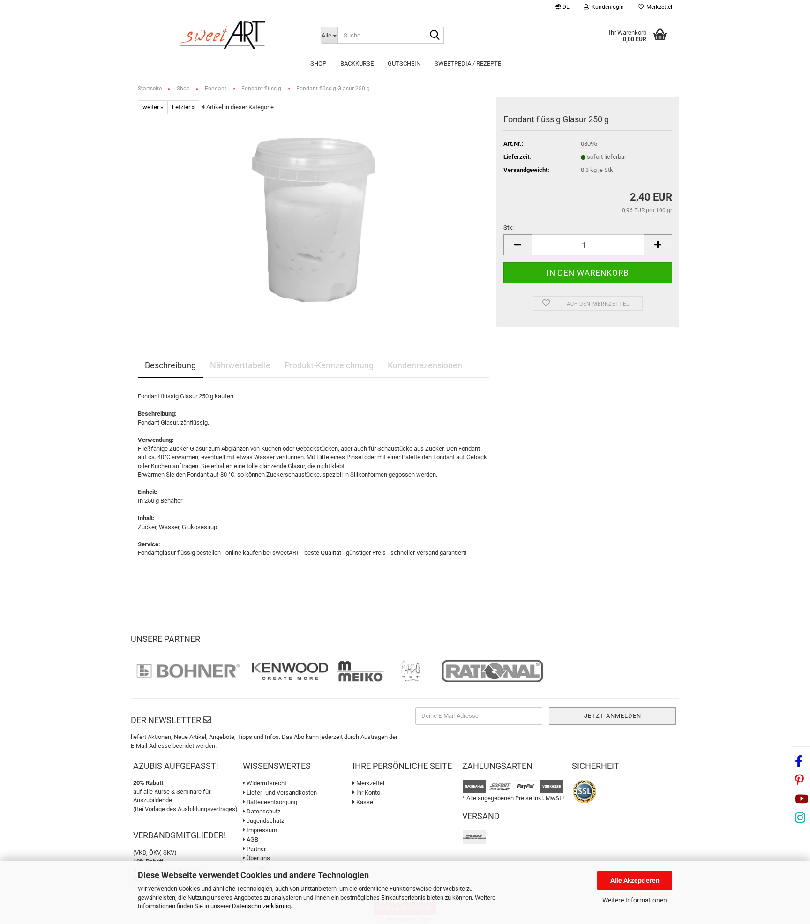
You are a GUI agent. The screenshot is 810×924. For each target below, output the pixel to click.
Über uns (257, 858)
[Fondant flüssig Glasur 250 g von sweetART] (313, 219)
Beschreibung (170, 365)
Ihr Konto (367, 792)
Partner (255, 848)
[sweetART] (222, 35)
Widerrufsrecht (265, 783)
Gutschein (404, 63)
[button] (562, 8)
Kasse (364, 801)
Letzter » (183, 107)
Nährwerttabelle (240, 365)
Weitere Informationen (634, 900)
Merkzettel (658, 7)
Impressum (261, 830)
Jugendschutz (264, 820)
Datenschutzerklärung (261, 905)
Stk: (508, 227)
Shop (318, 63)
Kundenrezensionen (425, 365)
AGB (251, 839)
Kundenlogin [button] (606, 7)
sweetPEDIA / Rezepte (468, 63)
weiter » (152, 107)
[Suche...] (435, 35)
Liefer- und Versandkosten (281, 792)
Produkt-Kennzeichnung (329, 365)
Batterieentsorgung (271, 801)
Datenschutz (262, 811)
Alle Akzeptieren (635, 880)
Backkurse (357, 63)
